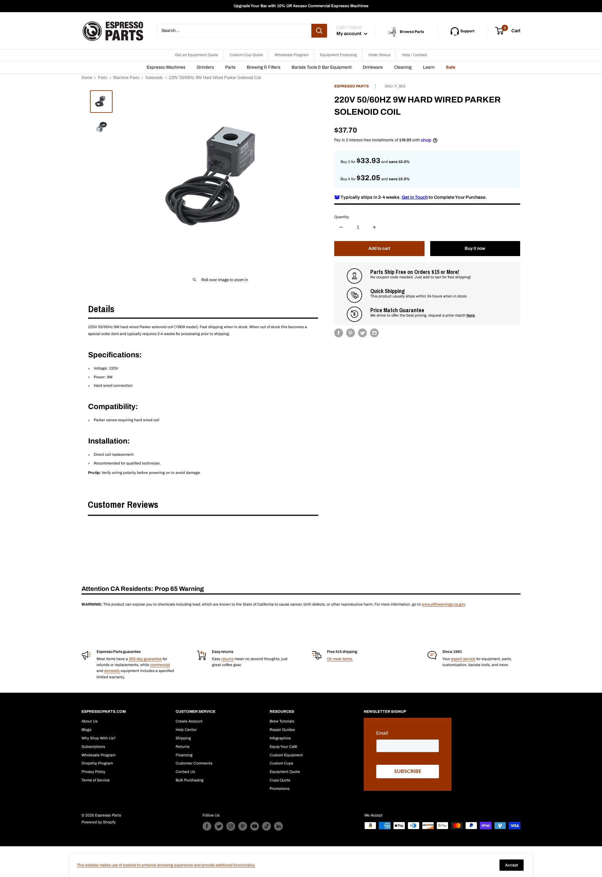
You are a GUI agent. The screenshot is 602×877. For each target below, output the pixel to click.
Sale (450, 67)
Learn (429, 67)
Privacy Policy (93, 771)
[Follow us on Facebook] (207, 826)
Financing (184, 755)
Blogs (86, 729)
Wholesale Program (292, 55)
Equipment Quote (285, 771)
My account (349, 33)
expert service (463, 659)
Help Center (186, 729)
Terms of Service (96, 780)
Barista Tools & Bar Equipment (321, 67)
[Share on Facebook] (338, 332)
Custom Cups (281, 763)
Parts (230, 67)
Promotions (279, 788)
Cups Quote (280, 780)
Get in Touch (415, 197)
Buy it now (475, 248)
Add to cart (379, 248)
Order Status (379, 55)
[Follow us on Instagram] (230, 826)
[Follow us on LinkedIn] (278, 826)
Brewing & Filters (263, 67)
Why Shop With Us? (99, 738)
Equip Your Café (283, 746)
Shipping (183, 738)
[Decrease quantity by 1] (341, 227)
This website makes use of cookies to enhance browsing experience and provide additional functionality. (166, 865)
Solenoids (154, 77)
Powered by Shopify (99, 822)
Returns (182, 746)
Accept (511, 865)
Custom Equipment (286, 755)
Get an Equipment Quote (196, 55)
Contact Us (185, 771)
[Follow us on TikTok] (266, 826)
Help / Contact (414, 55)
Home (87, 77)
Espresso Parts (351, 86)
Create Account (189, 721)
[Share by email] (374, 332)
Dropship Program (97, 763)
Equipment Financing (338, 55)
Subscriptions (93, 746)
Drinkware (373, 67)
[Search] (319, 31)
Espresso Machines (166, 67)
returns (227, 659)
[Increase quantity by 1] (374, 227)
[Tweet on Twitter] (362, 332)
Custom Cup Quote (246, 55)
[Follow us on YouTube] (254, 826)
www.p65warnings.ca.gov (443, 604)
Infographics (280, 738)
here (471, 315)
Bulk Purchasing (189, 780)
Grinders (205, 67)
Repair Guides (282, 729)
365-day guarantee (145, 659)
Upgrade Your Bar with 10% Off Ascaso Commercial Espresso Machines (301, 6)
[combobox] (234, 31)
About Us (90, 721)
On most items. (340, 659)
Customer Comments (194, 763)
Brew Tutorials (282, 721)
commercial (160, 665)
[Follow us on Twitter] (218, 826)
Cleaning (403, 67)
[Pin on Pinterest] (350, 332)
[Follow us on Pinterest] (242, 826)
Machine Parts (126, 77)
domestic (112, 671)
